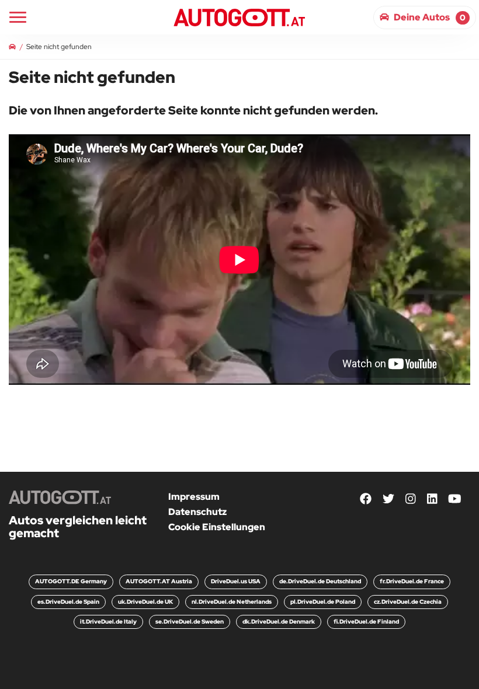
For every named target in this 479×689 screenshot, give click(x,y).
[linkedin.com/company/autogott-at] (432, 499)
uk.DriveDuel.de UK (145, 602)
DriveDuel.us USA (236, 581)
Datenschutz (197, 512)
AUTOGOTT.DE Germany (71, 581)
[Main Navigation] (18, 17)
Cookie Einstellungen (216, 527)
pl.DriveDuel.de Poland (322, 602)
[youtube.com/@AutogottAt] (454, 499)
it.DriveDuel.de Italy (108, 621)
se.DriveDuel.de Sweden (189, 621)
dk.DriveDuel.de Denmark (278, 621)
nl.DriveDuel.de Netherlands (232, 602)
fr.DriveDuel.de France (412, 581)
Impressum (194, 496)
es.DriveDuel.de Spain (68, 602)
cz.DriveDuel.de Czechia (408, 602)
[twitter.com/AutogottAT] (388, 499)
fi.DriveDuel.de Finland (366, 621)
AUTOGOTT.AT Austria (159, 581)
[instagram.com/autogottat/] (410, 499)
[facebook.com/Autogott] (366, 499)
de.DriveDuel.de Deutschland (320, 581)
